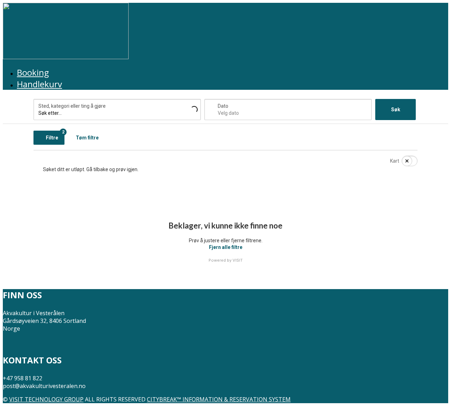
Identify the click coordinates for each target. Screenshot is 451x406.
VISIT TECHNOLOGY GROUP (46, 399)
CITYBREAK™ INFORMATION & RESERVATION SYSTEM (219, 399)
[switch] (405, 160)
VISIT (238, 260)
